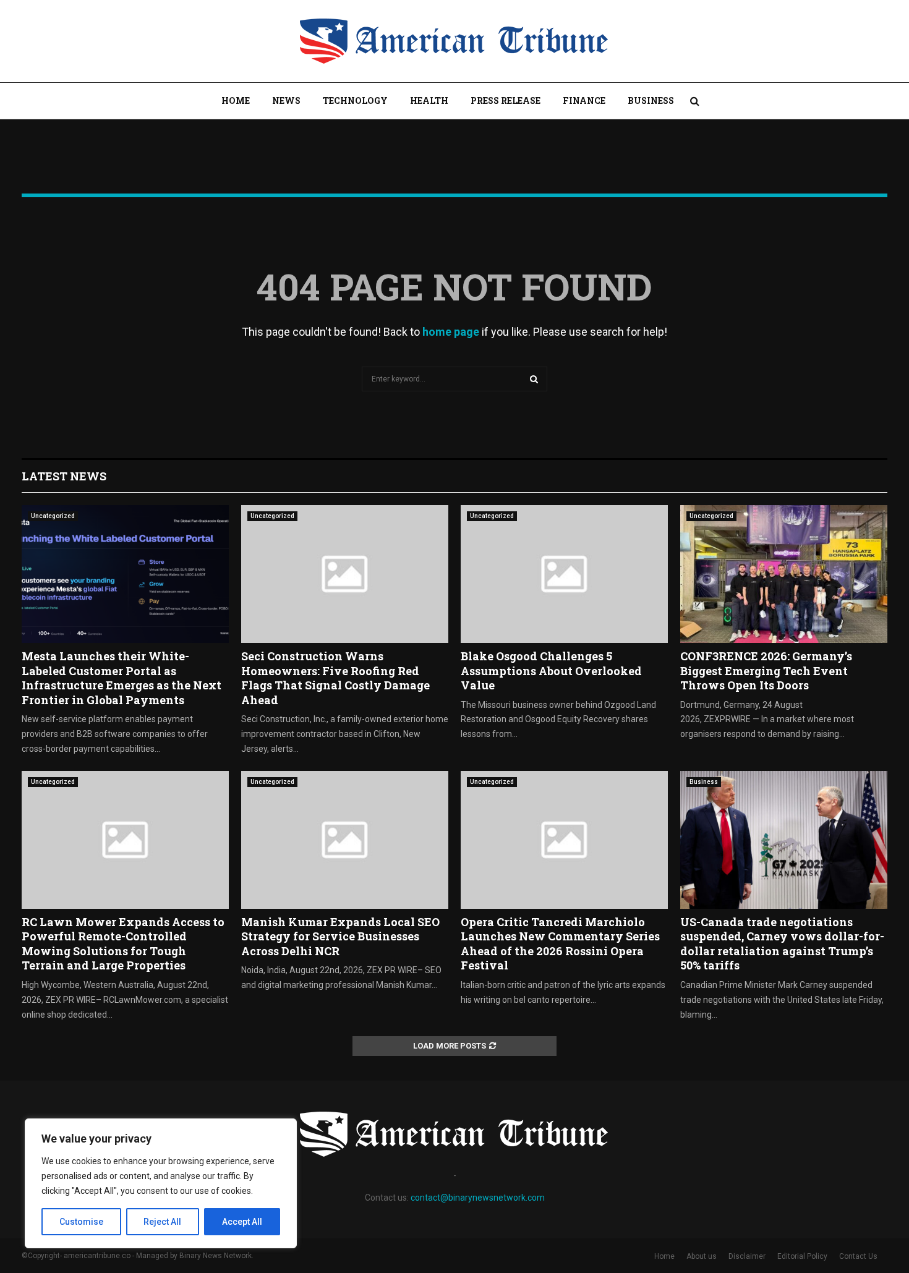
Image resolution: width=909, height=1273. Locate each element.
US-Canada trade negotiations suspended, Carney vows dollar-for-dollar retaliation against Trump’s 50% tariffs (782, 943)
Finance (584, 100)
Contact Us (858, 1256)
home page (450, 331)
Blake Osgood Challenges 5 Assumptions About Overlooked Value (551, 670)
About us (701, 1256)
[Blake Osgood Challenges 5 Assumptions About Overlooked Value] (564, 574)
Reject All (162, 1222)
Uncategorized (53, 516)
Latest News (64, 476)
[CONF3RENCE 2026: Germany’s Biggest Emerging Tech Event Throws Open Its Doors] (783, 574)
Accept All (242, 1222)
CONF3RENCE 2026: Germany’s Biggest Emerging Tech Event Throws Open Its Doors (766, 670)
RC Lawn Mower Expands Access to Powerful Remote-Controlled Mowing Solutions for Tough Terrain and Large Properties (123, 943)
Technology (355, 100)
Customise (81, 1222)
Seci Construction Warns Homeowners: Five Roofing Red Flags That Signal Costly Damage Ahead (335, 678)
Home (235, 100)
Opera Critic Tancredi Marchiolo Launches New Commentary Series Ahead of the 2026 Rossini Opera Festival (560, 943)
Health (429, 100)
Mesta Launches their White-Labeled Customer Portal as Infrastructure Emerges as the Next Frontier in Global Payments (121, 678)
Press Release (505, 100)
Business (651, 100)
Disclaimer (747, 1256)
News (286, 100)
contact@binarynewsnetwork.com (478, 1198)
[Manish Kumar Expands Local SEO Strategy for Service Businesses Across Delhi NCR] (344, 840)
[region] (161, 1183)
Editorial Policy (802, 1256)
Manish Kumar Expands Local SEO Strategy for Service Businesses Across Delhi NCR (340, 936)
